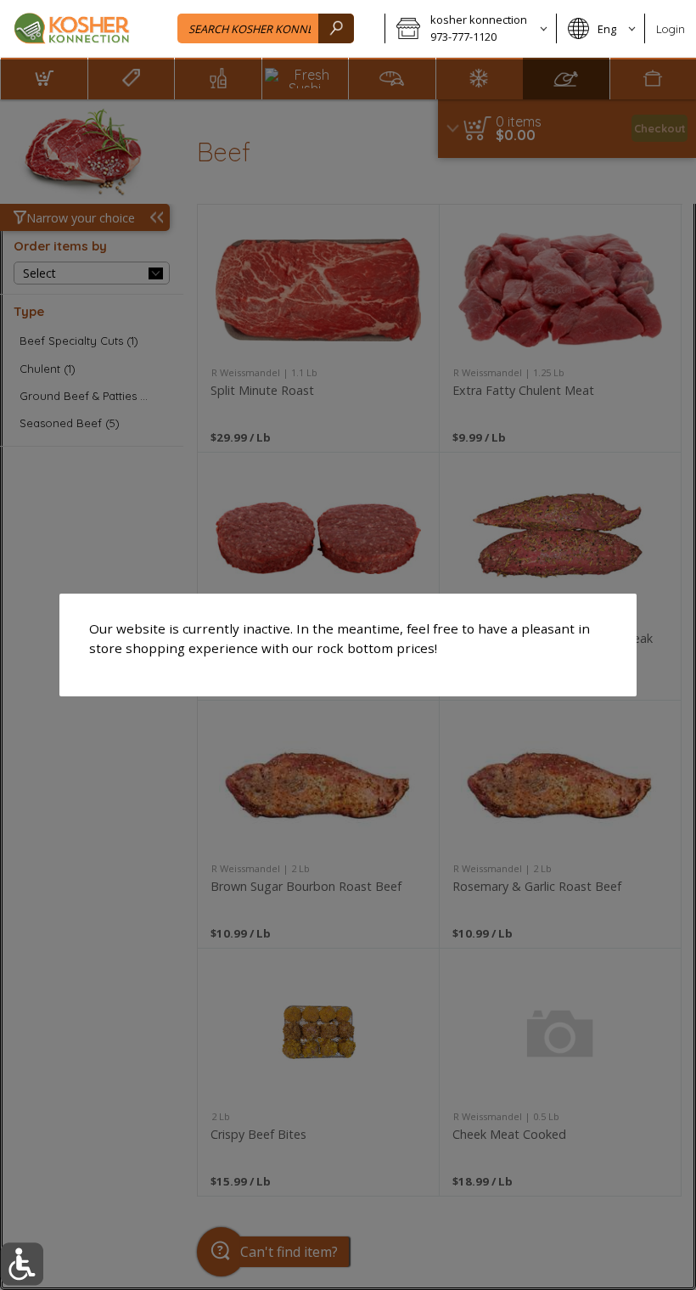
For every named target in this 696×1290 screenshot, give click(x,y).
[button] (21, 1264)
